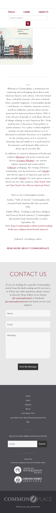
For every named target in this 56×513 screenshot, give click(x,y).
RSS (28, 422)
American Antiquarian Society (21, 462)
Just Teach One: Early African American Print (28, 418)
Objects (43, 12)
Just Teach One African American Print (30, 185)
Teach (11, 12)
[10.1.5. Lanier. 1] (28, 41)
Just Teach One (42, 182)
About (28, 409)
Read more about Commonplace (28, 248)
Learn (26, 12)
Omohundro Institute (39, 462)
